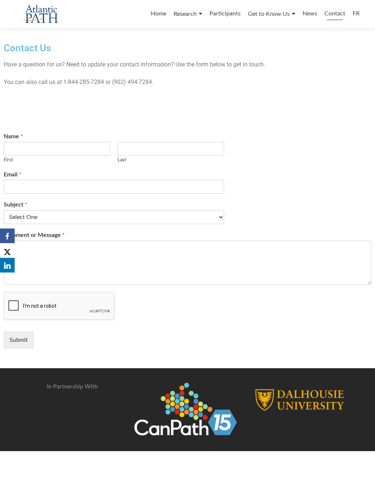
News (309, 14)
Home (158, 14)
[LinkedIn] (7, 265)
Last (122, 160)
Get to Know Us (269, 14)
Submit (19, 340)
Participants (225, 14)
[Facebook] (7, 235)
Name (13, 136)
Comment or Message (34, 235)
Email (13, 175)
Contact (334, 14)
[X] (7, 250)
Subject (15, 205)
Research (185, 14)
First (8, 160)
